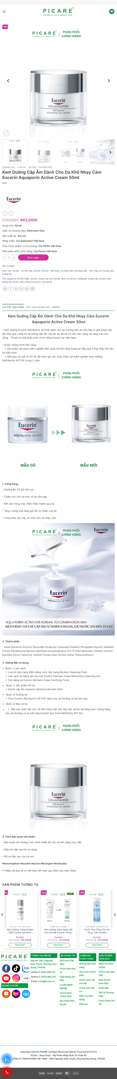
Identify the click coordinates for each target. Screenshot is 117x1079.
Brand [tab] (56, 307)
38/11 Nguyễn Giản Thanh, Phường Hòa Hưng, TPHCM (43, 964)
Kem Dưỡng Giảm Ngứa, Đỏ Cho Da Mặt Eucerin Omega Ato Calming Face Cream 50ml (58, 931)
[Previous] (8, 81)
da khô (34, 279)
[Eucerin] (13, 199)
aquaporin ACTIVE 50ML (18, 279)
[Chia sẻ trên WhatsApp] (5, 288)
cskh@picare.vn (46, 981)
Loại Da (22, 167)
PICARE (43, 1051)
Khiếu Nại (103, 988)
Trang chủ (8, 167)
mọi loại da (47, 282)
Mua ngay (33, 257)
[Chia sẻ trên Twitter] (16, 288)
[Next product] (5, 213)
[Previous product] (11, 213)
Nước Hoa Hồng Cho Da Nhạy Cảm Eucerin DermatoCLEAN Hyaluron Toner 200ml (97, 931)
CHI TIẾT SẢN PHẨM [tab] (13, 307)
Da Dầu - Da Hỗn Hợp (40, 167)
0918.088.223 (48, 976)
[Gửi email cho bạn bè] (21, 288)
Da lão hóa (43, 279)
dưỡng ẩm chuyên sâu (88, 279)
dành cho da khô (69, 279)
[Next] (108, 81)
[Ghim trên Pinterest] (27, 288)
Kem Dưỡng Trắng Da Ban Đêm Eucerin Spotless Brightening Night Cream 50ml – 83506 (20, 931)
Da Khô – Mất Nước (51, 271)
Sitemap (83, 1004)
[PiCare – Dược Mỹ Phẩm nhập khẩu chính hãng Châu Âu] (58, 11)
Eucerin (102, 279)
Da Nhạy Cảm (67, 271)
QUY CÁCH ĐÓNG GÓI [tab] (38, 307)
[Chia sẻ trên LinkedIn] (32, 288)
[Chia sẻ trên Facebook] (10, 288)
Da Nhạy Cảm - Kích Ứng (86, 271)
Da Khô (37, 271)
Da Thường (104, 271)
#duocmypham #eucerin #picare (21, 863)
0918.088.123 (48, 972)
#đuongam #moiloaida (54, 863)
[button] (4, 11)
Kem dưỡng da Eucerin (30, 282)
